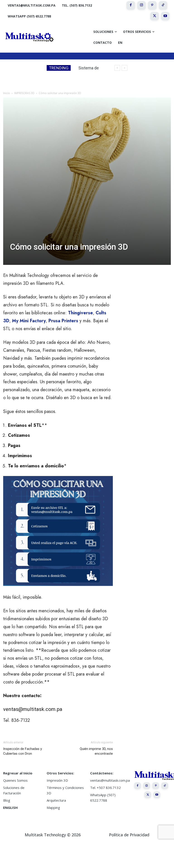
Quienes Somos (15, 780)
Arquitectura (56, 800)
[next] (124, 68)
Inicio (6, 93)
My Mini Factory (29, 320)
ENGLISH (10, 807)
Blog (6, 800)
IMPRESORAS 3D (24, 93)
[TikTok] (163, 5)
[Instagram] (141, 5)
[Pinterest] (152, 5)
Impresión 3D (57, 780)
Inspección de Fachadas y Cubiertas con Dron (22, 751)
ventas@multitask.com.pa (32, 709)
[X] (154, 16)
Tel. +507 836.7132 (105, 787)
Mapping (53, 807)
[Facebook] (130, 5)
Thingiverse (80, 313)
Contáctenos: (101, 773)
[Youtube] (165, 16)
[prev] (117, 68)
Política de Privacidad (129, 834)
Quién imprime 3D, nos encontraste (96, 751)
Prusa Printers (63, 320)
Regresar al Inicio (17, 773)
